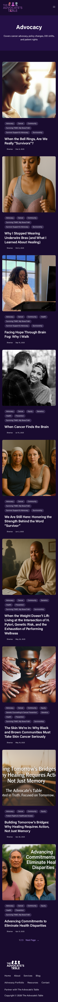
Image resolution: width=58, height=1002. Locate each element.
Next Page (32, 940)
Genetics (40, 411)
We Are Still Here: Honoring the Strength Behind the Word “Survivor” (28, 521)
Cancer (20, 123)
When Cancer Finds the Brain (27, 427)
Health (43, 317)
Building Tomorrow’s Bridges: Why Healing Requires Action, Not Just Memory (27, 827)
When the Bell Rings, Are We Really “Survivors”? (26, 141)
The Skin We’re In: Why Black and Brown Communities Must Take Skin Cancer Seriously (27, 732)
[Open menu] (54, 7)
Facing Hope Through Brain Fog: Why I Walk (25, 335)
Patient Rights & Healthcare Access (19, 816)
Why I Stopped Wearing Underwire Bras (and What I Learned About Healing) (25, 238)
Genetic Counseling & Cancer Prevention (21, 712)
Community (32, 123)
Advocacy (10, 123)
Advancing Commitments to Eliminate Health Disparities (26, 924)
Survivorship (37, 132)
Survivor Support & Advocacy (17, 132)
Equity (30, 411)
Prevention (20, 416)
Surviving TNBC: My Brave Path (18, 128)
